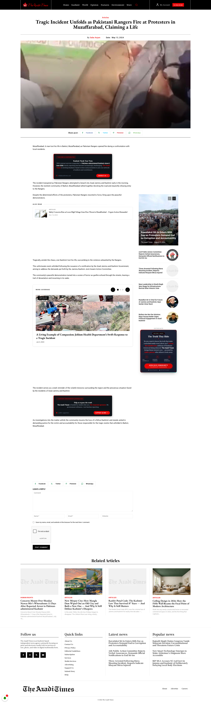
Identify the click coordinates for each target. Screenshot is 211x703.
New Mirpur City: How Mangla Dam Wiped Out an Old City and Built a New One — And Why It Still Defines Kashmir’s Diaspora (83, 604)
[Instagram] (29, 655)
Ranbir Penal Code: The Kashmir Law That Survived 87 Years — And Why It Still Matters (127, 603)
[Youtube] (43, 655)
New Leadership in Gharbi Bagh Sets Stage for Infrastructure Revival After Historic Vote (151, 286)
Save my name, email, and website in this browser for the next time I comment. (63, 522)
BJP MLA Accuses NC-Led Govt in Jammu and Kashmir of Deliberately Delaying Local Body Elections (170, 663)
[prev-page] (169, 198)
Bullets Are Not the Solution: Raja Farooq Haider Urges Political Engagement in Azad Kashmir (150, 318)
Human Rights (27, 597)
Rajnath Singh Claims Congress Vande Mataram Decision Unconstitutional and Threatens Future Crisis (171, 643)
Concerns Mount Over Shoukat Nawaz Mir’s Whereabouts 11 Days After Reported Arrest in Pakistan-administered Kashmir (38, 604)
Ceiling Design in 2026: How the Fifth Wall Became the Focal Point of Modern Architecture (171, 603)
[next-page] (174, 198)
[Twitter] (36, 655)
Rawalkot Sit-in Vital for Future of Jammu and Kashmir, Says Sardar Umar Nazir (151, 302)
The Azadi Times (147, 242)
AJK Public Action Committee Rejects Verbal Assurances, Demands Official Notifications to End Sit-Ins (151, 255)
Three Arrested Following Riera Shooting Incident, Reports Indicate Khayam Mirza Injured (151, 271)
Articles (105, 17)
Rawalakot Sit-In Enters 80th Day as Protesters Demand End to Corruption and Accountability (158, 235)
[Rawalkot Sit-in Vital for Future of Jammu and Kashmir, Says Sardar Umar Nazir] (172, 302)
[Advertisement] (83, 240)
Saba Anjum (95, 37)
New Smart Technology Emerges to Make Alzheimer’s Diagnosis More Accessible (170, 653)
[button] (136, 5)
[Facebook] (23, 655)
